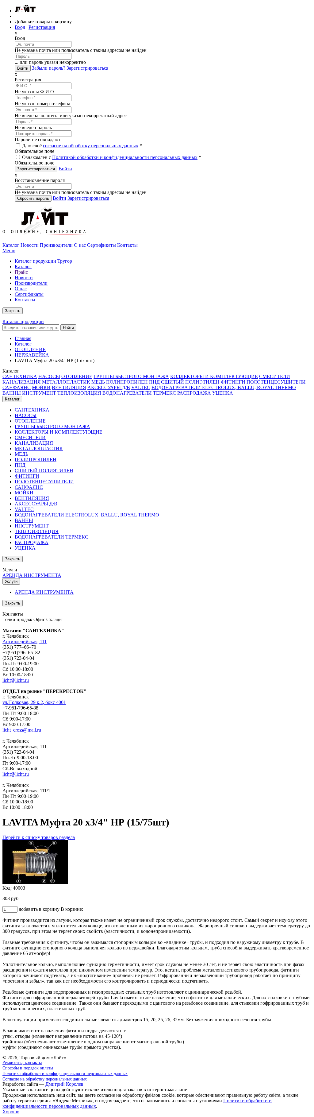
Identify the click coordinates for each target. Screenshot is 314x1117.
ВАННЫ (11, 393)
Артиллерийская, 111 (24, 641)
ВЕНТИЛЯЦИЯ (69, 387)
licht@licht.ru (15, 680)
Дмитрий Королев (64, 1084)
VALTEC (140, 387)
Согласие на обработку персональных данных (44, 1079)
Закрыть (12, 310)
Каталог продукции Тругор (43, 261)
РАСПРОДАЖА (194, 393)
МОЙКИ (41, 387)
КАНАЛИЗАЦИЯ (21, 382)
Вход (20, 27)
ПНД (154, 382)
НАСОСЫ (49, 376)
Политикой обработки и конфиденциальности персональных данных (124, 157)
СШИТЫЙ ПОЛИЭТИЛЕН (190, 382)
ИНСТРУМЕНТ (39, 393)
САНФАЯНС (16, 387)
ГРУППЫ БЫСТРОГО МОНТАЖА (131, 376)
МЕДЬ (98, 382)
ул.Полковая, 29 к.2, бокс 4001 (34, 702)
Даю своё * (81, 145)
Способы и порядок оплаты (27, 1068)
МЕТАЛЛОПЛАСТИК (66, 382)
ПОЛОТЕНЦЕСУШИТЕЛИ (276, 382)
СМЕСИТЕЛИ (274, 376)
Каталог (10, 245)
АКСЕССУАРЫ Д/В (108, 387)
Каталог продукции (23, 321)
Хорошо (10, 1111)
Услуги (11, 581)
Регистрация (42, 27)
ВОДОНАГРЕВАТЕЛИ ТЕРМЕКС (139, 393)
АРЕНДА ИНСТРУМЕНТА (31, 575)
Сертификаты (101, 245)
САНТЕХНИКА (19, 376)
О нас (80, 245)
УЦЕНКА (222, 393)
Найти (68, 327)
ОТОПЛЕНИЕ (30, 349)
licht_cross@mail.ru (21, 729)
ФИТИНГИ (233, 382)
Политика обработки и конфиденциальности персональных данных (65, 1073)
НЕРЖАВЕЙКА (32, 355)
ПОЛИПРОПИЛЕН (127, 382)
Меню (8, 250)
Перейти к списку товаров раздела (38, 837)
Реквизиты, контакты (22, 1062)
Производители (56, 245)
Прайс (21, 272)
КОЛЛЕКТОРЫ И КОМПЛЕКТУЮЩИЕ (214, 376)
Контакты (127, 245)
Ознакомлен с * (111, 157)
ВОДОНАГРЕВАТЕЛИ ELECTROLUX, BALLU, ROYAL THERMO (223, 387)
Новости (30, 245)
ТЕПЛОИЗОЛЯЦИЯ (79, 393)
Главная (23, 338)
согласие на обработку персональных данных (90, 145)
